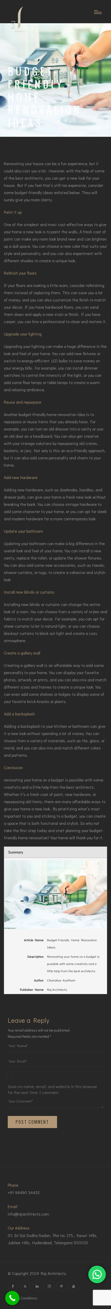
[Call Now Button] (12, 1298)
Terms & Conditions (22, 1298)
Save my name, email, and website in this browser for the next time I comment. (52, 1089)
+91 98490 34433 (23, 1192)
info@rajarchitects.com (28, 1214)
